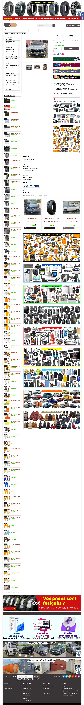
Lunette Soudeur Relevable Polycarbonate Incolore (16, 352)
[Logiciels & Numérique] (42, 627)
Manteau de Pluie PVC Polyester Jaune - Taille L (16, 325)
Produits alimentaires (11, 75)
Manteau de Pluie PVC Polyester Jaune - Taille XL (16, 311)
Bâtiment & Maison (10, 80)
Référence (25, 189)
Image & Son (9, 63)
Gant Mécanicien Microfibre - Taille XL (16, 503)
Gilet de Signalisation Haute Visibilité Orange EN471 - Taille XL (16, 414)
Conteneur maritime (11, 71)
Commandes (46, 688)
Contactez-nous (26, 695)
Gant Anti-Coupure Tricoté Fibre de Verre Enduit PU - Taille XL (16, 565)
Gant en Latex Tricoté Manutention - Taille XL (16, 455)
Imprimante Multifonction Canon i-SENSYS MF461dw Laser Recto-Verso (16, 133)
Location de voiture (10, 84)
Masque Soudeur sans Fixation (16, 249)
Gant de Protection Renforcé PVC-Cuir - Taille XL (16, 537)
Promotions (6, 686)
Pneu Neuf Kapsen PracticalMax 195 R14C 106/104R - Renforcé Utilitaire (16, 174)
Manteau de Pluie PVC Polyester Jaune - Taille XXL (16, 304)
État (24, 192)
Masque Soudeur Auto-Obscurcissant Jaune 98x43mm (16, 270)
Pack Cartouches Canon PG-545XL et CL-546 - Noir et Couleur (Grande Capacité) (16, 105)
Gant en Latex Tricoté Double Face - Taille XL (16, 524)
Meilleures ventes (7, 690)
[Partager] (58, 54)
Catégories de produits (13, 30)
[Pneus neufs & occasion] (42, 8)
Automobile (9, 39)
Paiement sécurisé (27, 693)
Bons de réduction (47, 693)
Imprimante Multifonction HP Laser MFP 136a (16, 140)
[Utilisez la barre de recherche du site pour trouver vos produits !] (42, 18)
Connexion (68, 20)
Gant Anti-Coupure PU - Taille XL (16, 462)
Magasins (25, 698)
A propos (25, 691)
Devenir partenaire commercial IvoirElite (62, 30)
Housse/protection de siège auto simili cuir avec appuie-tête (16, 201)
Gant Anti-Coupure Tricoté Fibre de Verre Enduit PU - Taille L (16, 558)
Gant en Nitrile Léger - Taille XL (16, 448)
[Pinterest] (63, 54)
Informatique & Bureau (11, 56)
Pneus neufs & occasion (11, 45)
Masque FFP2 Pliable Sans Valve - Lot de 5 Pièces (16, 277)
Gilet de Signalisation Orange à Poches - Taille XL (16, 407)
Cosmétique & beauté (11, 73)
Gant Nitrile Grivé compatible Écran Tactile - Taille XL (16, 441)
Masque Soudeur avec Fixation (16, 256)
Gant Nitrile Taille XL (15, 572)
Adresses (45, 691)
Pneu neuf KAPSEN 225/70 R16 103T (51, 218)
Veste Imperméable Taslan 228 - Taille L (16, 366)
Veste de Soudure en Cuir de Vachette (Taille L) (16, 297)
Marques (5, 691)
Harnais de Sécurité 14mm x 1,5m (16, 380)
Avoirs (44, 690)
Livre (7, 87)
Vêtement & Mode (10, 61)
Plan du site (25, 697)
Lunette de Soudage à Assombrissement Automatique (16, 359)
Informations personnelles (48, 686)
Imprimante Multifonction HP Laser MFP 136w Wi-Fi (16, 126)
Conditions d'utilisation (28, 690)
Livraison (25, 686)
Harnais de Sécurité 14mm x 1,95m (16, 373)
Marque (54, 38)
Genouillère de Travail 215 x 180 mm (16, 428)
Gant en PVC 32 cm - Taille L (16, 489)
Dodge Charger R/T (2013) (16, 585)
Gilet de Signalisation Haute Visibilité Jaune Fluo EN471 (16, 421)
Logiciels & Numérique (11, 78)
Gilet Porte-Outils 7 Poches (16, 393)
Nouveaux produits (9, 95)
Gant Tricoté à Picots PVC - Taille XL (16, 469)
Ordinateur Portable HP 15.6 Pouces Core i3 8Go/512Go (16, 119)
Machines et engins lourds (10, 42)
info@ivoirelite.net (34, 20)
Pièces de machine (10, 51)
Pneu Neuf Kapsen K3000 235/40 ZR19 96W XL (16, 167)
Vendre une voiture (23, 30)
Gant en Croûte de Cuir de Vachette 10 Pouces (16, 551)
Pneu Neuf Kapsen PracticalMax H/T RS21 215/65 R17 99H (16, 181)
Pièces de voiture (10, 47)
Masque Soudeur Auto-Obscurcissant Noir (16, 263)
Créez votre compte (76, 20)
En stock (25, 190)
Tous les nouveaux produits (13, 592)
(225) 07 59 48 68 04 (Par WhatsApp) (17, 20)
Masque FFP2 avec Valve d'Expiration (16, 284)
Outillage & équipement (11, 58)
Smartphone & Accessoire (9, 68)
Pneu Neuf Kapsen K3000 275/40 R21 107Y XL (16, 153)
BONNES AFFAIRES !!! (10, 89)
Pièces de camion (10, 49)
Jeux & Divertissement (11, 82)
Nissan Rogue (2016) (32, 218)
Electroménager (10, 54)
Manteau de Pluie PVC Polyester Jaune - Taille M (16, 318)
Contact (74, 30)
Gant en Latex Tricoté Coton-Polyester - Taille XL (16, 510)
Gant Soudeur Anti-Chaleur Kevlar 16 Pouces (16, 476)
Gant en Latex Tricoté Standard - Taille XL (16, 517)
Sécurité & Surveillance (11, 65)
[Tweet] (61, 54)
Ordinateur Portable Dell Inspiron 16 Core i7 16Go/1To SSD (16, 112)
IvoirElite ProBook (27, 700)
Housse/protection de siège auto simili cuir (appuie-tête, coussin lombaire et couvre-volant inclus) (16, 188)
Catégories (8, 37)
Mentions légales (27, 688)
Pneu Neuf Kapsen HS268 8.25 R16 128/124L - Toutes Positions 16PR (16, 160)
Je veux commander (71, 48)
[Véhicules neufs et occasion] (42, 648)
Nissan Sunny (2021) (71, 218)
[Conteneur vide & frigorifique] (42, 666)
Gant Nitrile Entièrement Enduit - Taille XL (16, 496)
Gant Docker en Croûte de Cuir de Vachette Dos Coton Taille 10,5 (16, 544)
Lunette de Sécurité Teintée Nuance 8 (16, 345)
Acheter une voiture (33, 30)
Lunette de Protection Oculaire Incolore (16, 332)
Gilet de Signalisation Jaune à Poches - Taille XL (16, 400)
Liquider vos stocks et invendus (46, 30)
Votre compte (47, 683)
